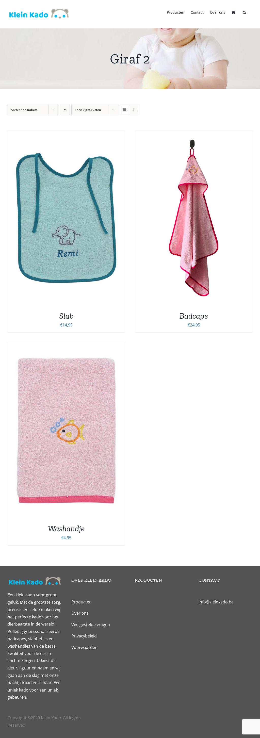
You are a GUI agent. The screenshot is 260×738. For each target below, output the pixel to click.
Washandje (66, 528)
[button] (244, 12)
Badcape (194, 316)
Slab (66, 316)
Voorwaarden (84, 647)
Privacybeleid (84, 636)
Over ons (80, 613)
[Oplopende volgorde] (65, 110)
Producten (81, 602)
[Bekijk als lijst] (135, 110)
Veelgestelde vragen (90, 624)
